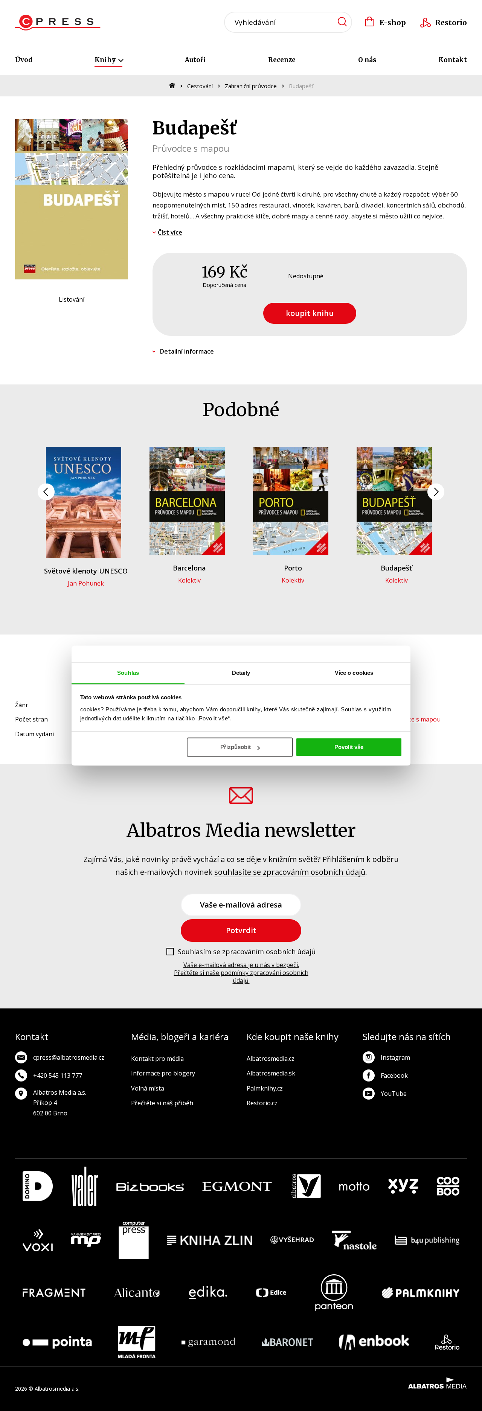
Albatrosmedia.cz (270, 1058)
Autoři (195, 60)
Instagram (395, 1057)
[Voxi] (37, 1240)
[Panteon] (334, 1292)
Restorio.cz (262, 1103)
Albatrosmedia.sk (271, 1073)
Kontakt (452, 60)
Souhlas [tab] (128, 673)
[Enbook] (374, 1342)
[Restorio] (447, 1342)
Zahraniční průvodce (251, 86)
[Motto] (354, 1186)
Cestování (200, 86)
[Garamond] (208, 1342)
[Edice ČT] (271, 1292)
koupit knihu (310, 313)
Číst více (170, 232)
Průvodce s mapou (414, 719)
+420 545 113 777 (57, 1075)
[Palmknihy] (420, 1292)
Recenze (282, 60)
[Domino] (37, 1186)
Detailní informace (187, 351)
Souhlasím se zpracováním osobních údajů (247, 952)
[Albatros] (305, 1186)
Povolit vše (348, 747)
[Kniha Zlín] (209, 1240)
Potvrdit (241, 930)
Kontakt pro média (157, 1058)
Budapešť (396, 567)
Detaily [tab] (241, 673)
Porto (293, 567)
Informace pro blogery (163, 1073)
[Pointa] (57, 1342)
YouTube (394, 1093)
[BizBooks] (150, 1186)
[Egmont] (237, 1186)
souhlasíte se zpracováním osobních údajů (289, 872)
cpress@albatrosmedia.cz (68, 1057)
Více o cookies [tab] (354, 673)
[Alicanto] (137, 1292)
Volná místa (147, 1088)
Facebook (394, 1075)
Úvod (23, 60)
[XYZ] (403, 1186)
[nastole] (354, 1240)
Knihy (106, 60)
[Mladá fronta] (136, 1342)
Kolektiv (189, 580)
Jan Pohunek (86, 583)
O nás (367, 60)
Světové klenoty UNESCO (86, 570)
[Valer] (84, 1186)
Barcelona (189, 567)
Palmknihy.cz (265, 1088)
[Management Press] (85, 1240)
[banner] (58, 23)
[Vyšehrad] (292, 1240)
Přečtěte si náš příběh (162, 1103)
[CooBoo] (448, 1186)
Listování (71, 299)
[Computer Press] (133, 1240)
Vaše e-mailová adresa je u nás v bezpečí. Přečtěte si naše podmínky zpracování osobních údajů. (241, 973)
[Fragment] (54, 1292)
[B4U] (427, 1240)
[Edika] (208, 1292)
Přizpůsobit (235, 747)
